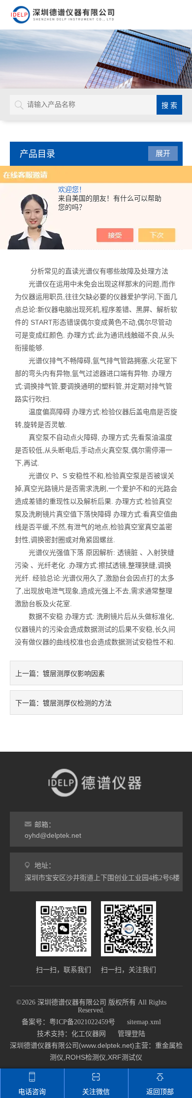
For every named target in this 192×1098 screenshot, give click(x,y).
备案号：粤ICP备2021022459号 (68, 1022)
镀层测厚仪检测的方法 (77, 703)
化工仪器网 (88, 1033)
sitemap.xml (144, 1022)
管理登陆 (131, 1033)
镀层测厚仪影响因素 (74, 673)
